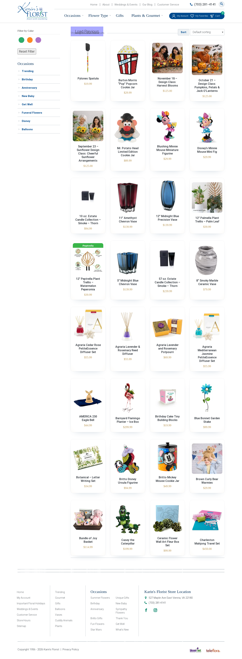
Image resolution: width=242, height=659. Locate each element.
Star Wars (96, 629)
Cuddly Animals (63, 620)
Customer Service (168, 4)
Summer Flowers (100, 597)
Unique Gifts (122, 597)
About (105, 4)
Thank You (122, 618)
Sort (183, 32)
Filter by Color (26, 31)
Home (93, 4)
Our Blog (147, 4)
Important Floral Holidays (31, 603)
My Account (182, 16)
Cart (217, 15)
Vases (58, 614)
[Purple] (39, 39)
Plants (58, 626)
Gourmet (60, 597)
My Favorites (201, 16)
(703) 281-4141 (205, 4)
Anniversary (29, 87)
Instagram (155, 610)
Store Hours (23, 620)
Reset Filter (27, 51)
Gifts (120, 15)
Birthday (27, 79)
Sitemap (21, 626)
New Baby (28, 96)
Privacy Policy (71, 649)
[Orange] (31, 39)
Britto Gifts (96, 618)
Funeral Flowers (32, 112)
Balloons (27, 129)
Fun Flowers (97, 624)
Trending (27, 71)
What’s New (122, 629)
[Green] (22, 39)
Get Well (27, 104)
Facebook (146, 610)
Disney (26, 121)
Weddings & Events (125, 4)
